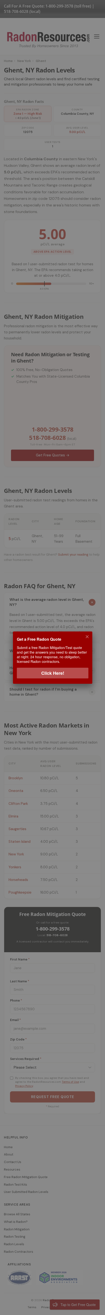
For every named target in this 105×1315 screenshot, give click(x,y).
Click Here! (52, 673)
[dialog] (52, 657)
